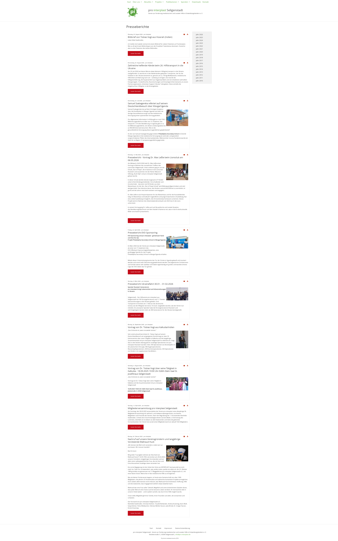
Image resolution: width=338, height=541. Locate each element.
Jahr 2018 (199, 57)
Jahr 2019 (199, 55)
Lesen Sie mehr (136, 53)
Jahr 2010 (199, 81)
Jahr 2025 (199, 37)
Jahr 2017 (199, 60)
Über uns (136, 2)
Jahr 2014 (199, 69)
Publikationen (171, 2)
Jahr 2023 (199, 43)
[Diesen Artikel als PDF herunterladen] (187, 34)
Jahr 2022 (199, 46)
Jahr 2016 (199, 63)
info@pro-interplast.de (182, 534)
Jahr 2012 (199, 75)
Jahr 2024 (199, 40)
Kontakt (206, 2)
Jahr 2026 (199, 34)
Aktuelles (147, 2)
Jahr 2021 (199, 49)
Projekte (158, 2)
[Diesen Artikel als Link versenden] (184, 34)
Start (129, 2)
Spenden (184, 2)
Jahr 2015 (199, 66)
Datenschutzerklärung (182, 528)
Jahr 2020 (199, 52)
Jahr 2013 (199, 72)
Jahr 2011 (199, 78)
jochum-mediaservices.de (169, 538)
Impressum (168, 528)
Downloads (196, 2)
